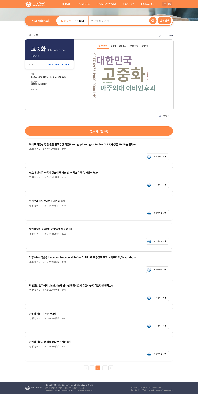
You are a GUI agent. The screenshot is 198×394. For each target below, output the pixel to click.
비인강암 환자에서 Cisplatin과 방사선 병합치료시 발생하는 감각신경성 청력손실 (71, 285)
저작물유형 (133, 45)
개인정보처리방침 (50, 385)
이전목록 (33, 35)
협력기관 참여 (128, 4)
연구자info (102, 45)
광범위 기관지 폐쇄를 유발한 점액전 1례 (50, 342)
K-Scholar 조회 (83, 4)
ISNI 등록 (66, 4)
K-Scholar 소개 (147, 4)
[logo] (34, 4)
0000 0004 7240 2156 (59, 64)
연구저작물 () (99, 131)
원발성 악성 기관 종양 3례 (42, 313)
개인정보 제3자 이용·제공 (83, 385)
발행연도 (122, 45)
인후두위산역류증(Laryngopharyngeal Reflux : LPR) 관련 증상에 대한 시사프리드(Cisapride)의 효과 (82, 257)
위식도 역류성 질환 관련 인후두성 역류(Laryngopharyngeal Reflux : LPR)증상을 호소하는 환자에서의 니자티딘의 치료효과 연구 (82, 144)
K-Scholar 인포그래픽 (106, 4)
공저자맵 (144, 45)
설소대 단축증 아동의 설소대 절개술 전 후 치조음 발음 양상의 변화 (63, 172)
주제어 (113, 45)
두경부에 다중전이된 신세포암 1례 (47, 201)
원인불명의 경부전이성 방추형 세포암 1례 (50, 229)
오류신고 (165, 115)
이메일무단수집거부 (65, 385)
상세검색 (164, 20)
